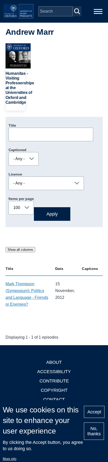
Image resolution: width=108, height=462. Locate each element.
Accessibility (54, 371)
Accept (94, 411)
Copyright (54, 390)
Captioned (17, 150)
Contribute (54, 380)
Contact (54, 399)
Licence (15, 174)
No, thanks (94, 431)
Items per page (21, 199)
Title (12, 125)
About (54, 362)
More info (9, 459)
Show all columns (20, 250)
